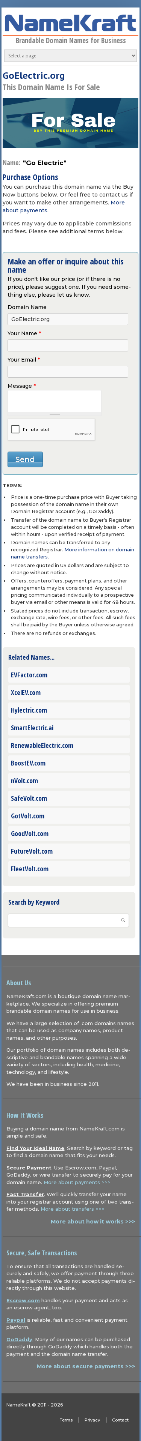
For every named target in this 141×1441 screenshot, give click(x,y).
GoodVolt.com (30, 833)
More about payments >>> (77, 1182)
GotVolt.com (27, 815)
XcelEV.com (26, 692)
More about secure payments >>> (86, 1366)
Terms (66, 1420)
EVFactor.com (29, 674)
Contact (120, 1420)
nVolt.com (24, 780)
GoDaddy (19, 1339)
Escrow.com (23, 1300)
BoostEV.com (28, 762)
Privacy (92, 1420)
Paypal (15, 1320)
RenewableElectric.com (42, 745)
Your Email (24, 359)
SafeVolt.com (29, 798)
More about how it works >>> (93, 1221)
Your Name (24, 333)
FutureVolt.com (32, 851)
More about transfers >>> (73, 1209)
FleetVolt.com (30, 868)
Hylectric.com (29, 709)
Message (22, 386)
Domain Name (27, 307)
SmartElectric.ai (32, 727)
